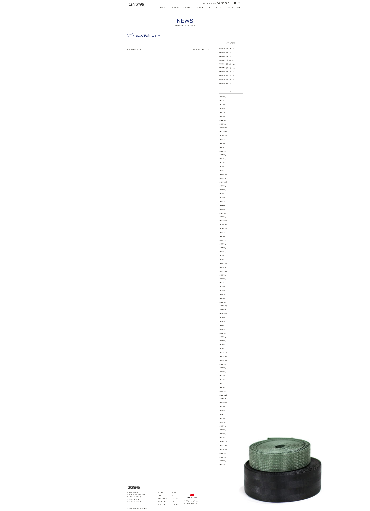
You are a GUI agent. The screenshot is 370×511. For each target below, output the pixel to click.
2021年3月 (223, 341)
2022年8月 (223, 279)
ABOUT (163, 7)
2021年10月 (223, 314)
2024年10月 (223, 182)
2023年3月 (223, 255)
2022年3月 (223, 298)
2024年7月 (223, 193)
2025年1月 (223, 170)
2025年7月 (223, 147)
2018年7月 (223, 461)
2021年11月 (223, 310)
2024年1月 (223, 217)
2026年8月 (223, 97)
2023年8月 (223, 236)
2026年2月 (223, 120)
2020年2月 (223, 387)
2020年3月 (223, 383)
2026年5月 (223, 108)
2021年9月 (223, 317)
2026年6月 (223, 104)
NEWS (218, 7)
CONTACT (175, 504)
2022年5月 (223, 290)
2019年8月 (223, 410)
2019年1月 (223, 437)
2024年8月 (223, 190)
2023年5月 (223, 248)
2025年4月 (223, 159)
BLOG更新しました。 (200, 49)
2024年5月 (223, 201)
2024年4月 (223, 205)
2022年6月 (223, 286)
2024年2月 (223, 213)
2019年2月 (223, 434)
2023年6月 (223, 244)
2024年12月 (223, 174)
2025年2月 (223, 166)
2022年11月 (223, 267)
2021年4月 (223, 337)
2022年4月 (223, 294)
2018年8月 (223, 457)
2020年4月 (223, 379)
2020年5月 (223, 375)
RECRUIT (199, 7)
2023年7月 (223, 240)
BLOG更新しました (135, 49)
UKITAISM (229, 7)
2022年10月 (223, 271)
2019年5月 (223, 422)
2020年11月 (223, 356)
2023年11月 (223, 224)
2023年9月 (223, 232)
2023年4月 (223, 252)
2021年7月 (223, 325)
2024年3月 (223, 209)
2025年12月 (223, 128)
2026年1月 (223, 124)
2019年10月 (223, 403)
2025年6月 (223, 151)
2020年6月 (223, 372)
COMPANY (187, 7)
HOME (160, 493)
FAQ (239, 7)
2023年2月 (223, 259)
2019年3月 (223, 430)
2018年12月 (223, 441)
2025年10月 (223, 135)
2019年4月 (223, 426)
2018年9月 (223, 453)
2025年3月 (223, 162)
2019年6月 (223, 418)
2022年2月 (223, 302)
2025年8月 (223, 143)
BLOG (209, 7)
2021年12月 (223, 306)
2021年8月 (223, 321)
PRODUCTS (174, 7)
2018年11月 (223, 445)
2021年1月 (223, 348)
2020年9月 (223, 364)
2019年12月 (223, 395)
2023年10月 (223, 228)
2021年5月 (223, 333)
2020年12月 (223, 352)
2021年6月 (223, 329)
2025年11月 (223, 131)
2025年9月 (223, 139)
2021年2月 (223, 344)
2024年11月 (223, 178)
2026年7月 (223, 100)
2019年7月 (223, 414)
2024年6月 (223, 197)
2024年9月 (223, 186)
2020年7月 (223, 368)
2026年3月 (223, 116)
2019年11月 (223, 399)
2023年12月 (223, 221)
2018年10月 (223, 449)
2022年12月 (223, 263)
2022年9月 (223, 275)
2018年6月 (223, 465)
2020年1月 (223, 391)
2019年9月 (223, 406)
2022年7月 (223, 282)
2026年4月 (223, 112)
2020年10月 (223, 360)
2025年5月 (223, 155)
